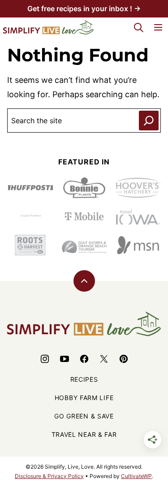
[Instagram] (45, 359)
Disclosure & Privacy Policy (49, 476)
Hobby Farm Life (84, 397)
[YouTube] (64, 359)
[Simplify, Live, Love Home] (48, 27)
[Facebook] (84, 359)
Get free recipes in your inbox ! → (84, 8)
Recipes (84, 379)
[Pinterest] (124, 359)
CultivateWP (136, 476)
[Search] (138, 27)
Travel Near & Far (84, 434)
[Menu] (158, 27)
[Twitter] (104, 359)
